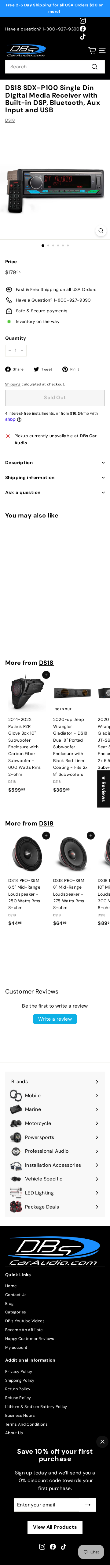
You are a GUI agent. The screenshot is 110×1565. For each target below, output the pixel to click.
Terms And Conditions (26, 1424)
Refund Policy (18, 1397)
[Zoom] (101, 230)
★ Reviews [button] (104, 789)
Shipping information (30, 478)
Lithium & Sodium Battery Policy (36, 1406)
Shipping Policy (19, 1380)
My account (16, 1347)
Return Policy (18, 1388)
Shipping (13, 384)
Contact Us (16, 1294)
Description (19, 463)
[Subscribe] (87, 1505)
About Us (14, 1432)
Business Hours (20, 1415)
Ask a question (22, 492)
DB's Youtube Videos (25, 1320)
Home (10, 1285)
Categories (15, 1312)
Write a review (55, 1019)
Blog (9, 1303)
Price (11, 262)
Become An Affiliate (24, 1329)
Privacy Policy (18, 1371)
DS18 (10, 120)
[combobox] (55, 66)
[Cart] (92, 50)
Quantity (15, 338)
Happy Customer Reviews (29, 1338)
